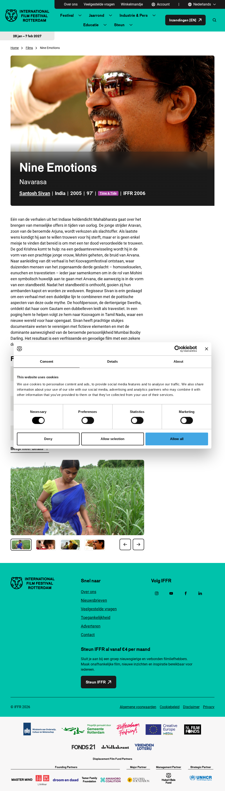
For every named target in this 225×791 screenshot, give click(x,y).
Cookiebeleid (170, 707)
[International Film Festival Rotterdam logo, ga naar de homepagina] (27, 15)
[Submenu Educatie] (105, 25)
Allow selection (113, 439)
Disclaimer (191, 707)
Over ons (71, 4)
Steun (119, 24)
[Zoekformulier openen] (214, 20)
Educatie (91, 24)
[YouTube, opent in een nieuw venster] (171, 593)
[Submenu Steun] (130, 25)
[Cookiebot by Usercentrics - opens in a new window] (177, 348)
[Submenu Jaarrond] (110, 15)
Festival (67, 15)
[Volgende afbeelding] (138, 544)
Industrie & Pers (134, 15)
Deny (48, 439)
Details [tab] (112, 361)
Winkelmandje (132, 4)
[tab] (21, 545)
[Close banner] (206, 348)
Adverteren (90, 626)
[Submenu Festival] (79, 15)
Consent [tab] (46, 361)
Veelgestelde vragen (99, 4)
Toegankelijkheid (95, 617)
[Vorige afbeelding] (125, 544)
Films (29, 48)
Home (15, 48)
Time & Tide (108, 193)
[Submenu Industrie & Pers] (154, 15)
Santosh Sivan (34, 193)
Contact (88, 634)
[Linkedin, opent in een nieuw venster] (200, 593)
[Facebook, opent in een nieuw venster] (185, 593)
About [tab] (178, 361)
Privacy (208, 707)
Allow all (176, 439)
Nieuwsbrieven (94, 600)
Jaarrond (96, 15)
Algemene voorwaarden (138, 707)
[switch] (88, 420)
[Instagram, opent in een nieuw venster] (156, 593)
